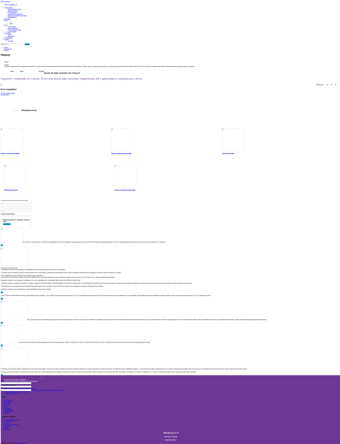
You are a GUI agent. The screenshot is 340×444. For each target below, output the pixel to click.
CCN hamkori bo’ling (14, 30)
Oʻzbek (6, 39)
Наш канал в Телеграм (170, 436)
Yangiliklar (7, 33)
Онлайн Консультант (171, 439)
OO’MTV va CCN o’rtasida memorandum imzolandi (20, 388)
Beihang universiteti (11, 190)
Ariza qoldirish (8, 411)
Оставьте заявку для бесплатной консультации (14, 200)
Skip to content (5, 1)
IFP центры (8, 426)
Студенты (7, 429)
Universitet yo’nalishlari (15, 14)
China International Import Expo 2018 (16, 392)
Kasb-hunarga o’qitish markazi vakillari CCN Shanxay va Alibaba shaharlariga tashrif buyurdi (33, 390)
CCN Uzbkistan (21, 443)
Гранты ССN (8, 421)
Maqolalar (11, 36)
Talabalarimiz (8, 38)
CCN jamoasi (12, 31)
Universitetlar (8, 7)
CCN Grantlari (12, 12)
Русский (10, 41)
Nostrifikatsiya (12, 17)
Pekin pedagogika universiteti (121, 153)
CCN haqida (12, 26)
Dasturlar (7, 20)
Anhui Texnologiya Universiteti (125, 190)
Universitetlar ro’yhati (14, 9)
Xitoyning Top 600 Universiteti (17, 15)
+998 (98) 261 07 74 (170, 433)
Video (10, 34)
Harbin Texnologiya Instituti (10, 153)
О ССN (6, 423)
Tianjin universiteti (228, 153)
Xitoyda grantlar (13, 11)
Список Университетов (11, 420)
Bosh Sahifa (8, 400)
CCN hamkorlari (13, 28)
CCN (5, 25)
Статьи (6, 428)
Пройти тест (7, 224)
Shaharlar (7, 19)
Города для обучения (11, 424)
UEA (11, 23)
